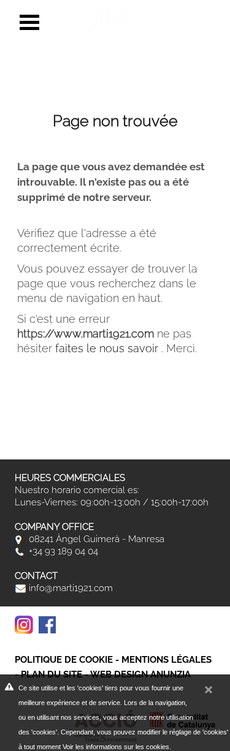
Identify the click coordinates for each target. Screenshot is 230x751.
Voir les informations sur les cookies (116, 746)
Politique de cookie (64, 659)
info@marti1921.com (69, 588)
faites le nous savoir (108, 348)
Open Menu (29, 22)
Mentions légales (166, 659)
